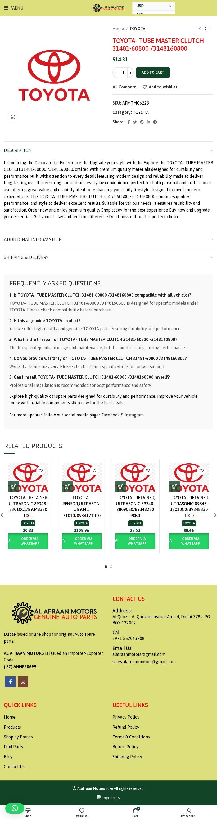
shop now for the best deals (97, 402)
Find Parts (13, 746)
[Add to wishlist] (41, 470)
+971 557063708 (128, 638)
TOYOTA (137, 28)
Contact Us (14, 766)
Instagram (134, 415)
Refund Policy (125, 727)
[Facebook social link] (129, 122)
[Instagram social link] (23, 681)
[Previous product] (199, 28)
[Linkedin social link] (148, 122)
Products (12, 727)
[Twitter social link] (135, 122)
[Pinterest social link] (141, 122)
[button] (13, 486)
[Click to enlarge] (13, 116)
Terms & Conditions (131, 736)
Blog (8, 756)
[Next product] (210, 28)
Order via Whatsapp (30, 541)
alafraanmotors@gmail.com (138, 654)
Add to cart (153, 72)
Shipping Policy (127, 756)
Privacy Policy (125, 717)
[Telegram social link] (155, 122)
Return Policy (125, 746)
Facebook (111, 415)
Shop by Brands (18, 736)
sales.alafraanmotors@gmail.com (144, 661)
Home (118, 28)
